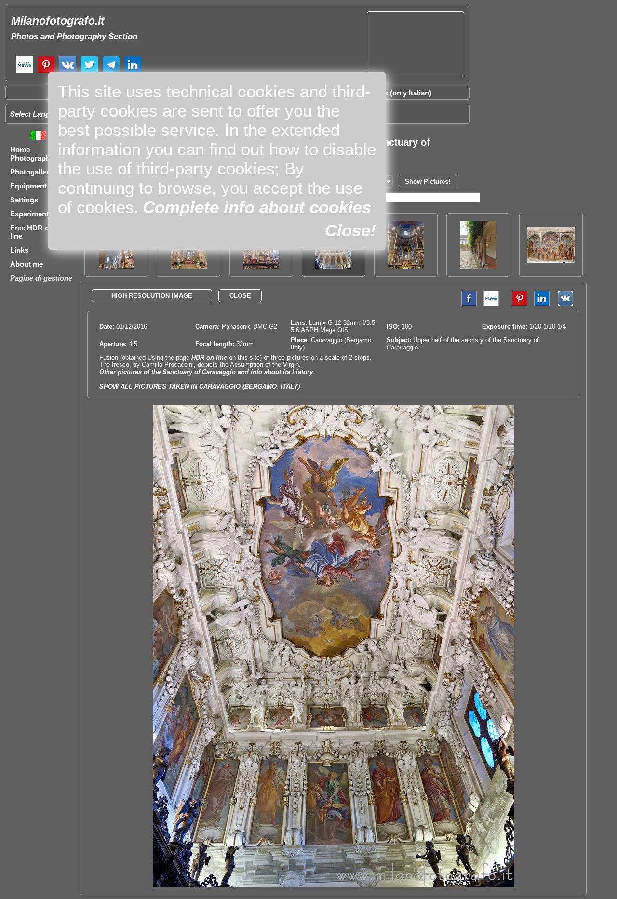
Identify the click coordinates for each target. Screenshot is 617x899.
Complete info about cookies (257, 207)
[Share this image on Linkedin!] (541, 304)
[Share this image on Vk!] (568, 304)
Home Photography (32, 154)
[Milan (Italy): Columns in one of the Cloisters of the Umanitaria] (478, 266)
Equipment (28, 186)
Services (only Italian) (395, 93)
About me (26, 264)
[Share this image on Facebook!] (466, 304)
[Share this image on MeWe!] (491, 304)
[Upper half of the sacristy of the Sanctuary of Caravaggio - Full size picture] (333, 885)
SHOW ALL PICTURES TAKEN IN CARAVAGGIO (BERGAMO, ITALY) (199, 386)
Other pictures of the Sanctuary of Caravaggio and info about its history (206, 372)
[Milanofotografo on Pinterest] (46, 72)
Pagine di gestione (41, 278)
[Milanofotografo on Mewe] (24, 72)
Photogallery (31, 172)
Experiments (31, 214)
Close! (350, 230)
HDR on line (209, 357)
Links (19, 250)
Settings (24, 200)
